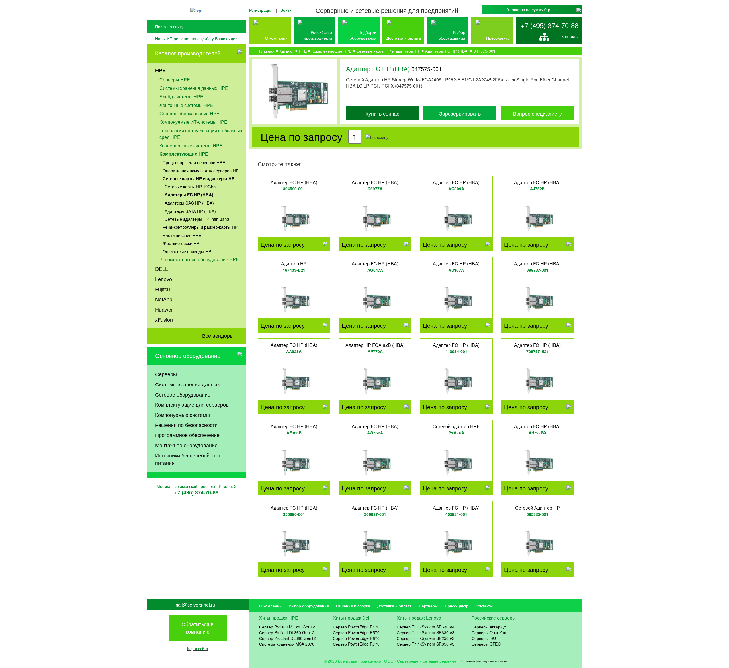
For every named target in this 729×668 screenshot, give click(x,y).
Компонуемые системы (182, 414)
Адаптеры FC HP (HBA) (189, 194)
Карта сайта (197, 648)
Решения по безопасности (186, 424)
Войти (286, 10)
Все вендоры (218, 335)
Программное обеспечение (187, 434)
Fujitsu (162, 289)
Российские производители (318, 35)
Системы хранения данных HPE (193, 88)
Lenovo (163, 279)
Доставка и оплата (403, 38)
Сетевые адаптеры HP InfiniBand (197, 219)
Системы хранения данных (187, 384)
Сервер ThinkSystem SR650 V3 (425, 644)
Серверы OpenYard (490, 632)
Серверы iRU (484, 638)
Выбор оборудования (452, 35)
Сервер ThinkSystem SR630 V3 (425, 632)
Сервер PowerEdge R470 (356, 627)
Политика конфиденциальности (484, 661)
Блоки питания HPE (182, 235)
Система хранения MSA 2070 (286, 644)
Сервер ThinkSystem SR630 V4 (425, 627)
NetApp (163, 299)
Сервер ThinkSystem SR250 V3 (425, 638)
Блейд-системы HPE (181, 96)
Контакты (569, 36)
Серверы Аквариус (489, 627)
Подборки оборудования (363, 35)
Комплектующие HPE (183, 153)
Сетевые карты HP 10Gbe (190, 186)
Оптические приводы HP (187, 251)
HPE (160, 70)
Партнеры (428, 606)
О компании (276, 38)
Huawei (163, 309)
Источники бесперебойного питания (187, 458)
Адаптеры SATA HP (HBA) (190, 211)
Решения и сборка (353, 606)
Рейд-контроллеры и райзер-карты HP (200, 227)
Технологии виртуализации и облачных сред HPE (200, 133)
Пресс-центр (456, 606)
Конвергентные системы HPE (190, 145)
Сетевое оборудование (182, 394)
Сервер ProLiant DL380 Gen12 (287, 638)
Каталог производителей (188, 53)
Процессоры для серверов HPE (194, 162)
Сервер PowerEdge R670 (356, 638)
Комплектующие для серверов (192, 404)
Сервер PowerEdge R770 (356, 644)
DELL (161, 268)
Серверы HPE (174, 79)
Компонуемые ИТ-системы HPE (193, 122)
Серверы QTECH (487, 644)
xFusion (164, 319)
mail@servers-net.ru (194, 605)
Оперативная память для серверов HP (201, 171)
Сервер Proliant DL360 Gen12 (286, 632)
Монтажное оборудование (186, 445)
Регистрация (261, 10)
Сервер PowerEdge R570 (356, 632)
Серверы (166, 374)
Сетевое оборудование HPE (189, 113)
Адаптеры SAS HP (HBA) (189, 203)
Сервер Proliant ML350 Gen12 (287, 627)
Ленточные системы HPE (186, 105)
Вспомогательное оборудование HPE (199, 259)
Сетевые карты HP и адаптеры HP (198, 178)
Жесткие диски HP (181, 243)
